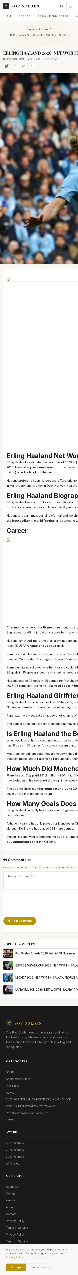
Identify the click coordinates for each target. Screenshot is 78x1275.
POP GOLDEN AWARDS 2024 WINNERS (31, 1106)
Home (31, 29)
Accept (16, 1267)
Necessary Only (41, 1267)
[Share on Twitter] (6, 66)
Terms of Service (17, 1227)
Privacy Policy (15, 1221)
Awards (10, 1200)
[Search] (62, 6)
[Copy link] (31, 66)
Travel (10, 1120)
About (10, 1207)
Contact (11, 1193)
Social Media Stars (53, 16)
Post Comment (22, 920)
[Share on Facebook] (15, 66)
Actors (10, 1092)
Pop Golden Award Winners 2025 (27, 1113)
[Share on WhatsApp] (23, 66)
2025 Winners (15, 1143)
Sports (25, 16)
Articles (43, 29)
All (9, 16)
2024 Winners (15, 1150)
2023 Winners (15, 1156)
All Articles (12, 1163)
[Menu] (70, 6)
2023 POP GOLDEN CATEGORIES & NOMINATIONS (39, 1099)
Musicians (12, 1085)
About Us (12, 1186)
